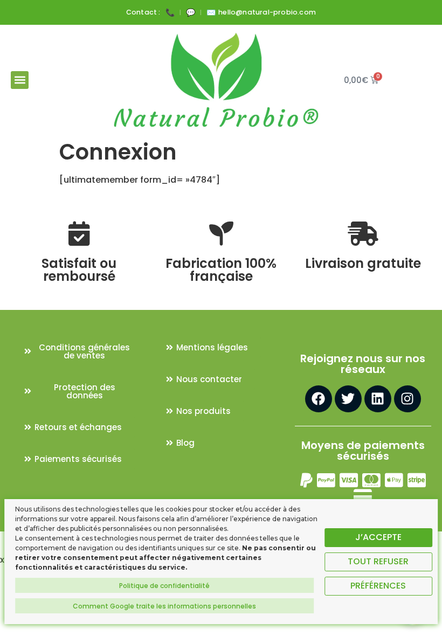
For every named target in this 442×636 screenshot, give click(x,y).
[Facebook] (318, 398)
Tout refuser (378, 561)
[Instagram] (407, 398)
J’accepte (378, 537)
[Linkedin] (377, 398)
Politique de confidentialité (164, 585)
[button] (20, 80)
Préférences (378, 585)
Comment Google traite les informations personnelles (164, 606)
